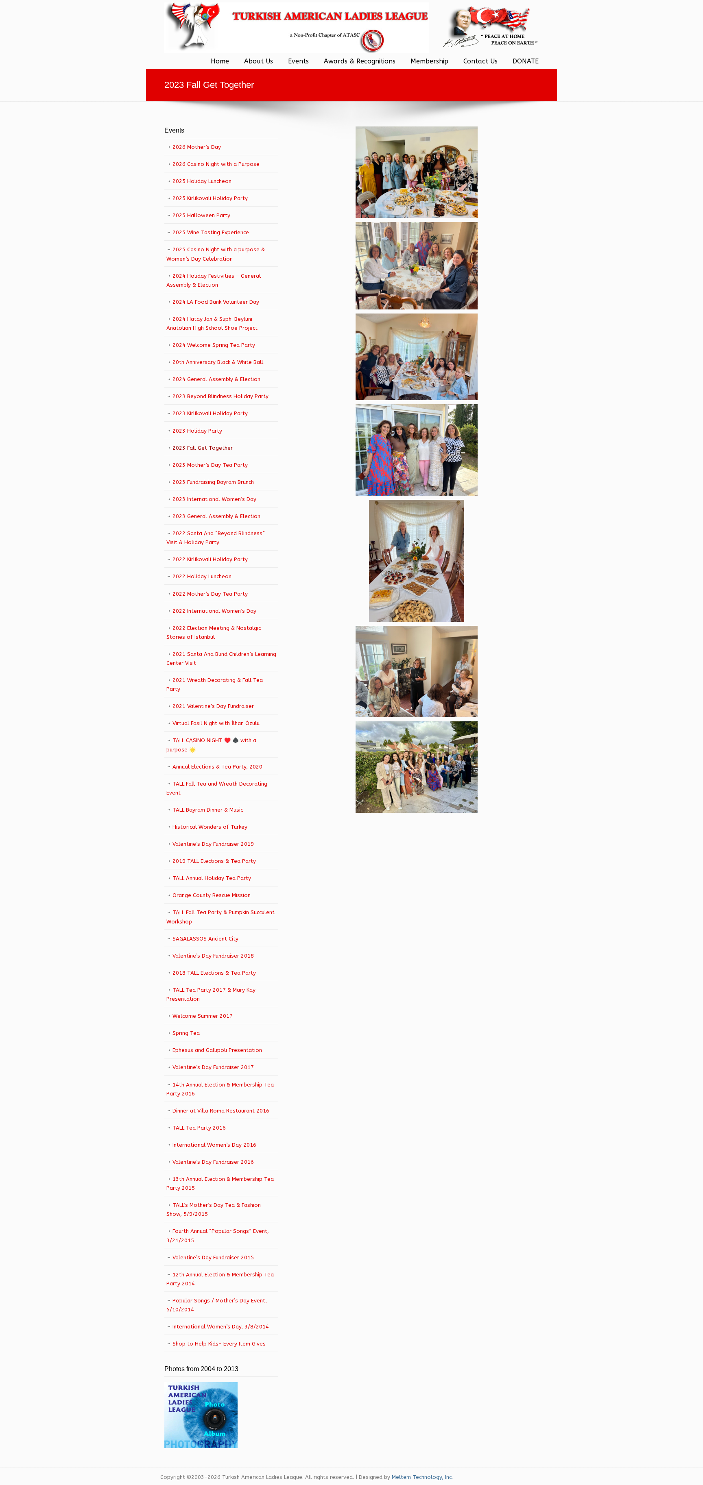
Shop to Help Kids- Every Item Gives (219, 1344)
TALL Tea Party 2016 (199, 1128)
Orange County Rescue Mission (211, 895)
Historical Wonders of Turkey (209, 827)
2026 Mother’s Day (196, 147)
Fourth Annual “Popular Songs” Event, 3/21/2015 (217, 1235)
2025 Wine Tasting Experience (210, 232)
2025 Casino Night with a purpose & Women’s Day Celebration (215, 253)
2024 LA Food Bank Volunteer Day (215, 302)
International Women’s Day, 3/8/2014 (220, 1327)
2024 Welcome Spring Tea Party (213, 345)
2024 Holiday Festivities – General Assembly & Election (213, 280)
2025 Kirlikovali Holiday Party (210, 198)
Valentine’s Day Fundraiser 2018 (213, 956)
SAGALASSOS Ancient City (205, 939)
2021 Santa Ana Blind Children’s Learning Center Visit (221, 658)
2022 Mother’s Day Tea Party (210, 594)
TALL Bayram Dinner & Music (207, 810)
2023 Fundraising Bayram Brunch (213, 482)
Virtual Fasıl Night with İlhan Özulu (216, 723)
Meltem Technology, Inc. (422, 1477)
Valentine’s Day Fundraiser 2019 (213, 844)
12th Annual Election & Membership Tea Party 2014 (220, 1279)
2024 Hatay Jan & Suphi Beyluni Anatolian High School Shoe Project (212, 323)
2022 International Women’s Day (214, 611)
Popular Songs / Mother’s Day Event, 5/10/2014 (216, 1305)
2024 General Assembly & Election (216, 379)
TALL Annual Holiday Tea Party (211, 878)
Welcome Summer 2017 (202, 1016)
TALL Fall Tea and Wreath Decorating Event (216, 788)
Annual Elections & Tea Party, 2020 (217, 767)
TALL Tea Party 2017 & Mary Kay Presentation (210, 994)
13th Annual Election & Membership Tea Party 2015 (220, 1183)
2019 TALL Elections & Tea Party (214, 861)
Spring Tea (186, 1033)
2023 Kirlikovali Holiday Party (210, 413)
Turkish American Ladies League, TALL (296, 27)
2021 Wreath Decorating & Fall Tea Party (214, 684)
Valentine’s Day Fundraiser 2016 (213, 1162)
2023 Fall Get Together (202, 448)
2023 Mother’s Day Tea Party (210, 465)
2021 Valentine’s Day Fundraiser (213, 706)
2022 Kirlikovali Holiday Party (210, 559)
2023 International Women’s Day (214, 499)
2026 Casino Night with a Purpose (216, 164)
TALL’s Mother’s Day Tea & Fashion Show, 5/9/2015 (213, 1209)
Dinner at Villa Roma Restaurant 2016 (220, 1111)
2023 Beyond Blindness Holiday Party (220, 396)
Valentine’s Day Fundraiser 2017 (213, 1067)
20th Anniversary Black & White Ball (217, 362)
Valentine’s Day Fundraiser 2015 (213, 1257)
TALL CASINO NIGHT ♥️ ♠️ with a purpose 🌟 (211, 744)
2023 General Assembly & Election (216, 516)
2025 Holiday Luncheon (201, 181)
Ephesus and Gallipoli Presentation (217, 1050)
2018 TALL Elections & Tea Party (214, 973)
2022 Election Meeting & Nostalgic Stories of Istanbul (213, 632)
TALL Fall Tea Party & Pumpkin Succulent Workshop (220, 916)
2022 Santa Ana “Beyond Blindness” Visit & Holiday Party (215, 537)
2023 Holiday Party (197, 431)
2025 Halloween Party (201, 215)
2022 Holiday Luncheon (201, 576)
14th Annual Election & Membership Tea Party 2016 (220, 1089)
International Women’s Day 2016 (214, 1145)
